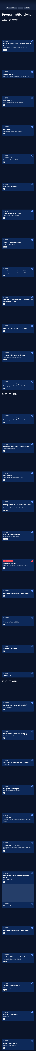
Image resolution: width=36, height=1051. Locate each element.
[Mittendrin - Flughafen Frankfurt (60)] (18, 434)
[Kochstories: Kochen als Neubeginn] (18, 580)
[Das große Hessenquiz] (18, 776)
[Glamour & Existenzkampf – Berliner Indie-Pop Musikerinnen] (18, 287)
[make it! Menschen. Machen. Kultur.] (18, 258)
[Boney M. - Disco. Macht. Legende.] (18, 315)
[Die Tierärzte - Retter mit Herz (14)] (18, 721)
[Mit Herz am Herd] (18, 61)
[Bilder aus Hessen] (18, 893)
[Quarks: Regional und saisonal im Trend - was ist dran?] (18, 491)
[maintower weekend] (18, 550)
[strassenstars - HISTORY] (18, 832)
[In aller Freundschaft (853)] (18, 229)
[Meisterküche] (18, 87)
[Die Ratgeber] (18, 462)
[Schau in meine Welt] (18, 1030)
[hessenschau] (18, 145)
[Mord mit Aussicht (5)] (18, 1002)
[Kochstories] (18, 116)
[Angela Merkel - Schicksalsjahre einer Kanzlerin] (18, 862)
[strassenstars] (18, 805)
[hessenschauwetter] (18, 174)
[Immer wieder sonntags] (18, 371)
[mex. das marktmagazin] (18, 522)
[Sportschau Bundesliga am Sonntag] (18, 750)
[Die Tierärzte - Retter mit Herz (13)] (18, 692)
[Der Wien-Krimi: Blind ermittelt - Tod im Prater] (18, 31)
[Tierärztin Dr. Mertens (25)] (18, 973)
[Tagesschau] (18, 663)
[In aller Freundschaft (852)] (18, 201)
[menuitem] (3, 3)
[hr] (18, 3)
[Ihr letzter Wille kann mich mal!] (18, 342)
